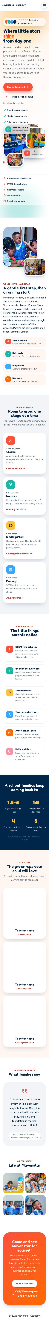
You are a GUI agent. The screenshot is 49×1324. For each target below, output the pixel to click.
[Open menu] (44, 5)
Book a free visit (24, 1283)
